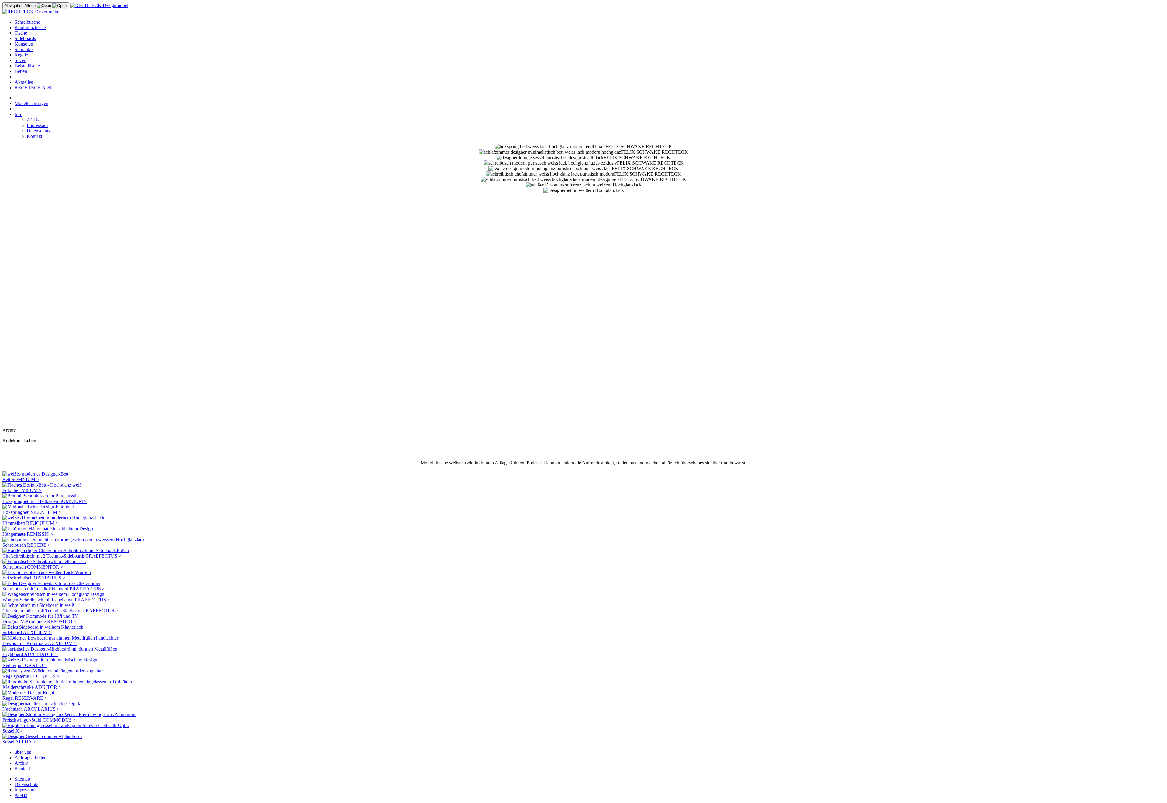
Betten (21, 71)
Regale (21, 54)
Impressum (37, 125)
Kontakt (34, 136)
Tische (21, 33)
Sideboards (25, 38)
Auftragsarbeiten (30, 757)
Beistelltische (27, 65)
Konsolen (24, 43)
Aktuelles (24, 82)
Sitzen (20, 60)
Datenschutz (38, 130)
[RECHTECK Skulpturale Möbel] (99, 5)
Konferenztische (30, 27)
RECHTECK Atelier (35, 87)
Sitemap (22, 778)
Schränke (24, 49)
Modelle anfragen (31, 103)
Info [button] (18, 114)
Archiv (21, 763)
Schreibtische (27, 22)
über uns (23, 752)
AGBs (33, 119)
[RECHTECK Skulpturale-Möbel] (31, 11)
